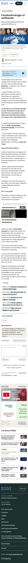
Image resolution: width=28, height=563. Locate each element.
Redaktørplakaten (20, 538)
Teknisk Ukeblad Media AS (15, 554)
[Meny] (25, 3)
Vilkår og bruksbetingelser (9, 528)
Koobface (4, 86)
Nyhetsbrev (5, 522)
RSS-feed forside (6, 509)
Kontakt (3, 548)
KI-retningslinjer (6, 531)
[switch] (24, 73)
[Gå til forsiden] (4, 3)
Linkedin (3, 516)
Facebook (4, 512)
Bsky (2, 519)
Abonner (19, 3)
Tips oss (22, 488)
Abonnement (5, 544)
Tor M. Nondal (5, 504)
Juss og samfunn (7, 11)
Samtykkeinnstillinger (8, 525)
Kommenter (14, 54)
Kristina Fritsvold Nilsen (9, 498)
